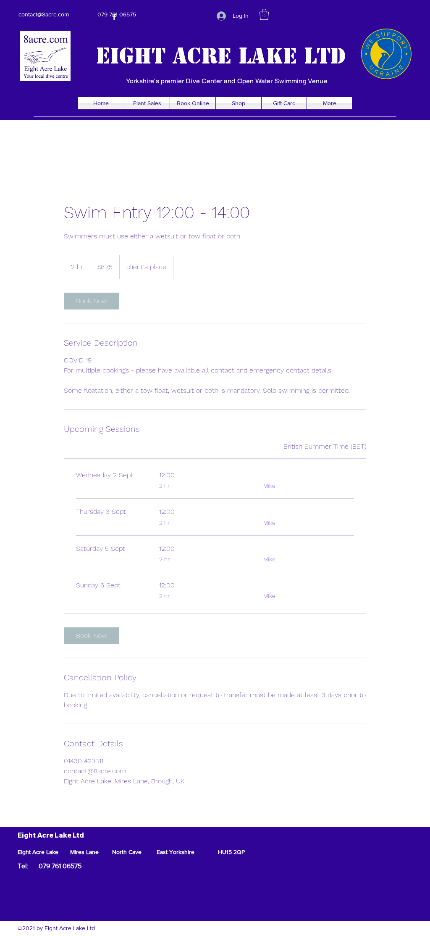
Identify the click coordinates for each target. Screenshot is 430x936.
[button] (264, 14)
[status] (324, 447)
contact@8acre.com (43, 14)
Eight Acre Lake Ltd (221, 56)
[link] (91, 301)
